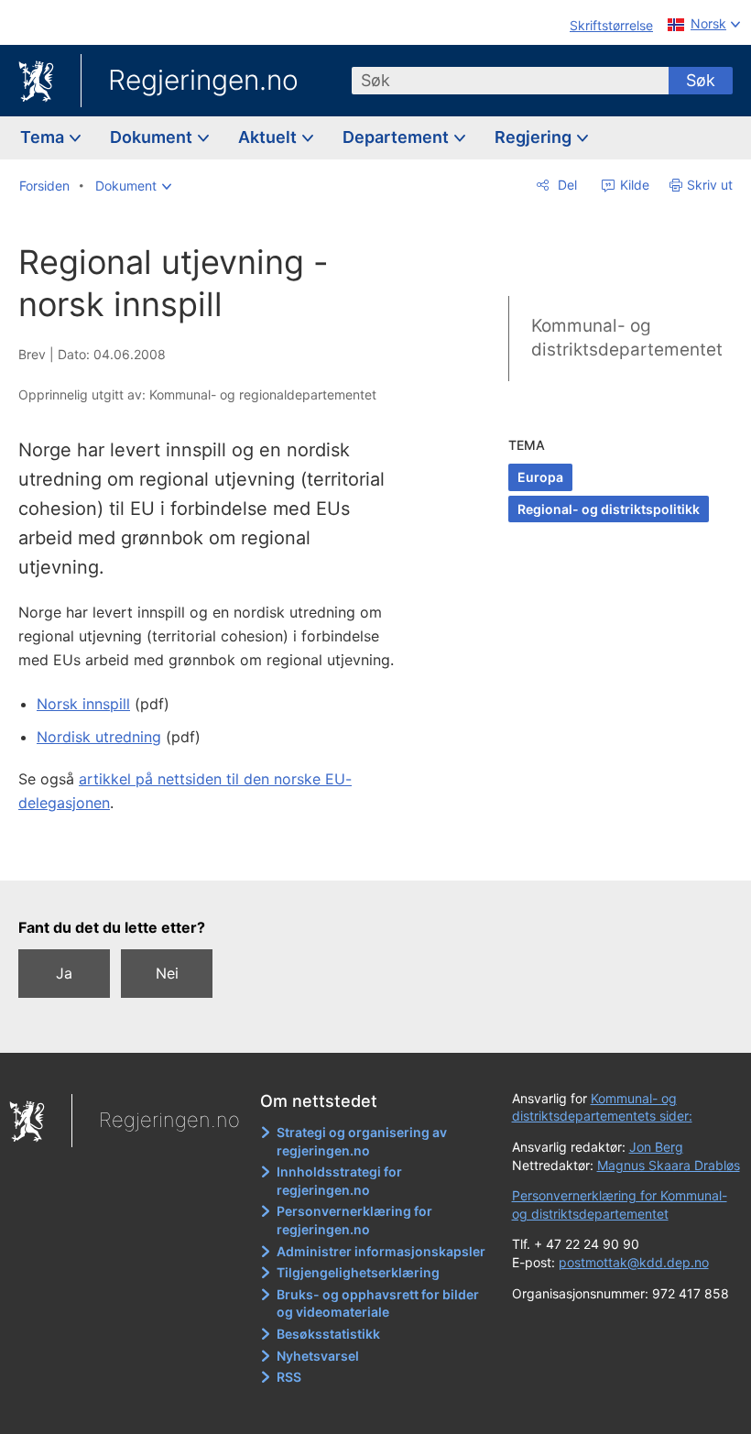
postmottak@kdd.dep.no (634, 1262)
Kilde (632, 184)
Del (565, 184)
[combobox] (510, 80)
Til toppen (220, 853)
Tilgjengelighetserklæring (358, 1272)
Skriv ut (710, 184)
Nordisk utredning (99, 737)
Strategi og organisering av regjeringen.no (362, 1141)
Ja (64, 973)
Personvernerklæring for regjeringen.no (354, 1220)
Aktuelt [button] (269, 137)
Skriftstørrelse (611, 25)
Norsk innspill (83, 704)
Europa (540, 477)
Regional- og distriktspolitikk (608, 509)
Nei (167, 973)
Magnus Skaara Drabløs (668, 1165)
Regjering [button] (535, 137)
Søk (700, 80)
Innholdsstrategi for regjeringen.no (339, 1181)
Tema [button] (44, 137)
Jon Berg (656, 1147)
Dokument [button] (153, 137)
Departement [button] (397, 137)
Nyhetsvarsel (318, 1355)
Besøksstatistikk (328, 1333)
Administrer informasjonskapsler (381, 1251)
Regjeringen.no (203, 79)
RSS (289, 1377)
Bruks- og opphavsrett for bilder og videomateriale (378, 1303)
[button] (133, 186)
